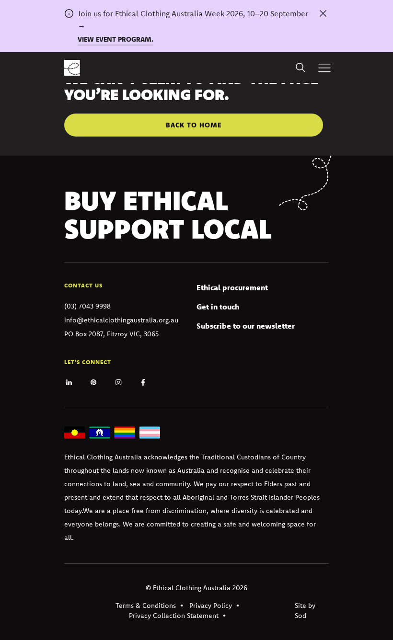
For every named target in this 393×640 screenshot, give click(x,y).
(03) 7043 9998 (87, 306)
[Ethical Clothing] (72, 68)
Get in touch (217, 306)
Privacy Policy (210, 605)
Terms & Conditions (146, 605)
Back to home (193, 125)
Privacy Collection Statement (174, 615)
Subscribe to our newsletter (245, 326)
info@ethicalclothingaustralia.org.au (121, 320)
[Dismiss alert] (323, 13)
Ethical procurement (232, 287)
